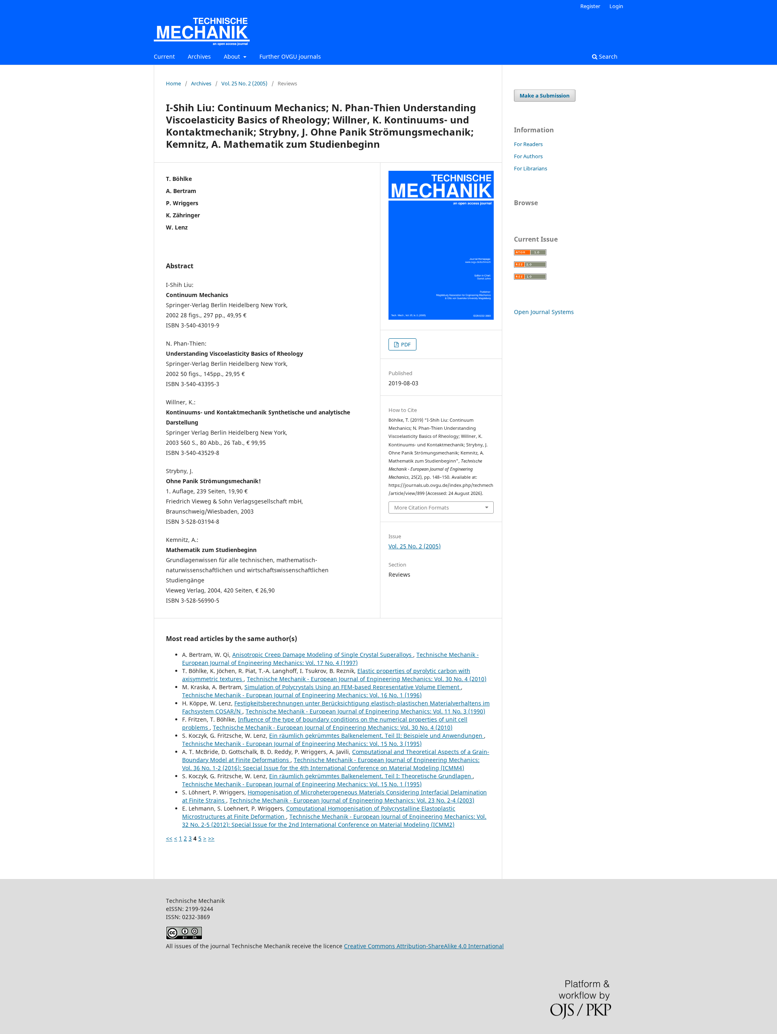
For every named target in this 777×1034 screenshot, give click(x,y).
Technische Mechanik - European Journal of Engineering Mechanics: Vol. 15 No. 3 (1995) (302, 743)
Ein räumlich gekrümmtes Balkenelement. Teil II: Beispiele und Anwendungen (376, 735)
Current (164, 56)
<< (169, 838)
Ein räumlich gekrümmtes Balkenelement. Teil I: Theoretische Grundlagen (371, 776)
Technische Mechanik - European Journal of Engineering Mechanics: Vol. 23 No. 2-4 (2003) (351, 800)
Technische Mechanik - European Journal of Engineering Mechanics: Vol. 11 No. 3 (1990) (365, 711)
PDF (405, 344)
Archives (199, 56)
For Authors (528, 156)
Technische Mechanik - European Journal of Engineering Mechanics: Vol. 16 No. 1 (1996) (302, 695)
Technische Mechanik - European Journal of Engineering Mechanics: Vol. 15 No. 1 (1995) (302, 784)
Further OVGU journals (290, 56)
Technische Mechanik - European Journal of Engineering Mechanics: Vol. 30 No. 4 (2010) (366, 679)
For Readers (528, 144)
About (233, 56)
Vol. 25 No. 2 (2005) (244, 83)
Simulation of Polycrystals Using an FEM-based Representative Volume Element (352, 687)
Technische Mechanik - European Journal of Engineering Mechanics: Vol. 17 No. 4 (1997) (330, 659)
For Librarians (530, 168)
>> (211, 838)
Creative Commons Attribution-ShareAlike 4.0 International (424, 946)
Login (616, 6)
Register (590, 6)
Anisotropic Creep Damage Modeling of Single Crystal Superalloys (322, 654)
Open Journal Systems (544, 312)
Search (607, 56)
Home (173, 83)
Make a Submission (545, 95)
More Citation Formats (421, 507)
